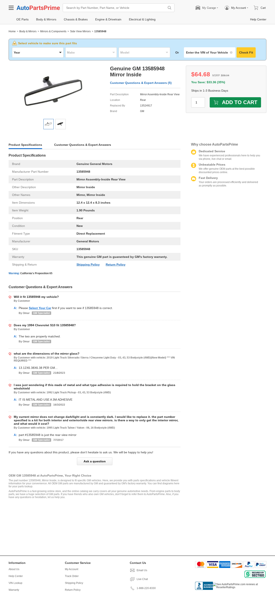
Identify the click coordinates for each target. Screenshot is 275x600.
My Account (71, 569)
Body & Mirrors (28, 31)
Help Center (16, 576)
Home (12, 31)
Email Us (142, 570)
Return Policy (115, 264)
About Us (14, 569)
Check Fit (246, 52)
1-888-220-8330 (146, 588)
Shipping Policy (88, 264)
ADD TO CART (239, 102)
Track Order (72, 576)
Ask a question (95, 461)
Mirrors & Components (53, 31)
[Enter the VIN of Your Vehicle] (209, 52)
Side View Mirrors (80, 31)
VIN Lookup (15, 583)
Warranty (14, 589)
